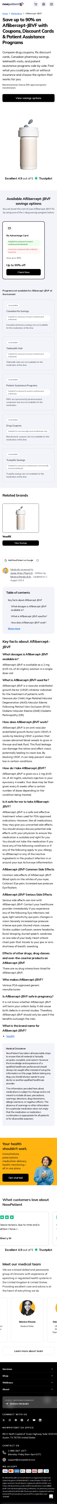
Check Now (23, 272)
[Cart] (36, 4)
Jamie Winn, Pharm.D (21, 573)
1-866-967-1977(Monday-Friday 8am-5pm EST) (24, 1452)
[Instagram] (10, 1420)
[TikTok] (28, 1420)
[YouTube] (34, 1420)
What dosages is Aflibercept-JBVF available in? (29, 608)
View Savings (20, 543)
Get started (16, 1177)
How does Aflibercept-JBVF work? (28, 622)
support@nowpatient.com (21, 1459)
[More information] (37, 560)
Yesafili (10, 1036)
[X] (3, 1420)
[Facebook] (16, 1420)
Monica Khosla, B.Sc (20, 576)
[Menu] (51, 4)
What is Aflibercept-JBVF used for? (29, 616)
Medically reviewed (20, 569)
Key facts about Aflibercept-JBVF (25, 600)
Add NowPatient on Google (20, 560)
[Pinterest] (22, 1420)
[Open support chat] (51, 1496)
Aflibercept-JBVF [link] (33, 13)
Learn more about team (28, 1351)
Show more (14, 628)
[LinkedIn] (40, 1420)
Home (5, 13)
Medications (16, 13)
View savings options (28, 98)
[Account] (44, 4)
